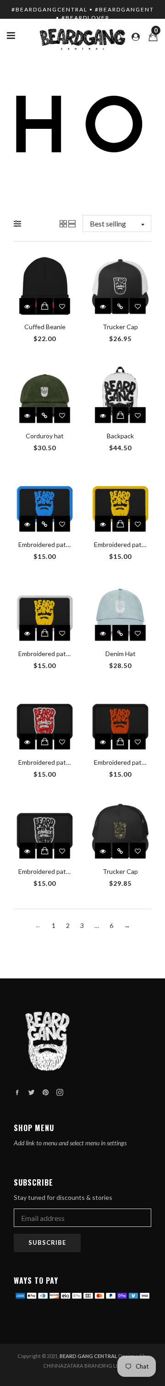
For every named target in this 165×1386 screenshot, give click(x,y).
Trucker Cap (120, 327)
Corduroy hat (45, 436)
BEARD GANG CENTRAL (88, 1356)
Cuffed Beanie (45, 327)
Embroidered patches (49, 544)
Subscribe (47, 1242)
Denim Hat (120, 653)
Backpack (120, 436)
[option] (82, 123)
